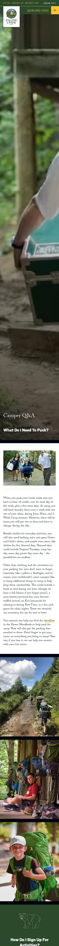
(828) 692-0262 (38, 10)
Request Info (32, 3)
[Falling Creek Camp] (11, 16)
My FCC (6, 3)
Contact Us (17, 3)
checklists (49, 620)
